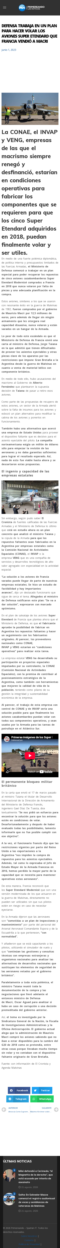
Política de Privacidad (29, 1244)
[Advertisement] (30, 73)
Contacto (29, 1240)
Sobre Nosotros (29, 1236)
